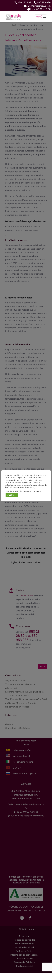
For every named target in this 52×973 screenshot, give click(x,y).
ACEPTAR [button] (11, 495)
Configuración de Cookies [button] (18, 491)
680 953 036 (44, 2)
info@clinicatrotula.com (39, 5)
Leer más (30, 487)
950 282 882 (24, 2)
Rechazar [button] (37, 491)
